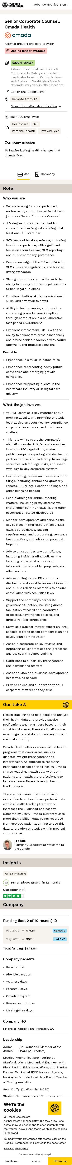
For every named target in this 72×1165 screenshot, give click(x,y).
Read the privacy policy (16, 1148)
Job (26, 174)
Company (48, 174)
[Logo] (12, 4)
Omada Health (20, 27)
